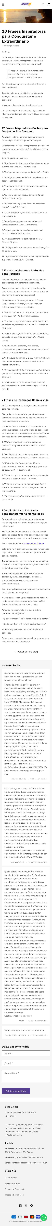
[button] (3, 4)
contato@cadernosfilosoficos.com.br (29, 1163)
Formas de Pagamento (15, 1189)
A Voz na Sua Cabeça (33, 543)
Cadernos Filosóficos (20, 1221)
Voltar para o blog (27, 651)
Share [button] (7, 52)
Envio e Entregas (12, 1183)
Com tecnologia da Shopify (35, 1221)
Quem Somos (11, 1177)
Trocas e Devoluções (14, 1195)
